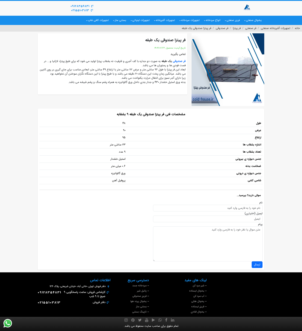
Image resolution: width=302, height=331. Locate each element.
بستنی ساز (120, 20)
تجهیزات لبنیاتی (141, 20)
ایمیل (259, 213)
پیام (260, 224)
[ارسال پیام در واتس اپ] (10, 323)
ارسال (257, 264)
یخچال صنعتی (254, 20)
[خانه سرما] (247, 6)
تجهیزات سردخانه (190, 20)
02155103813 (80, 10)
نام (261, 203)
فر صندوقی (179, 61)
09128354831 (80, 6)
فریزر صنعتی (233, 20)
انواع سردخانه (213, 20)
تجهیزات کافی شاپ (98, 20)
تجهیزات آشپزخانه (165, 20)
